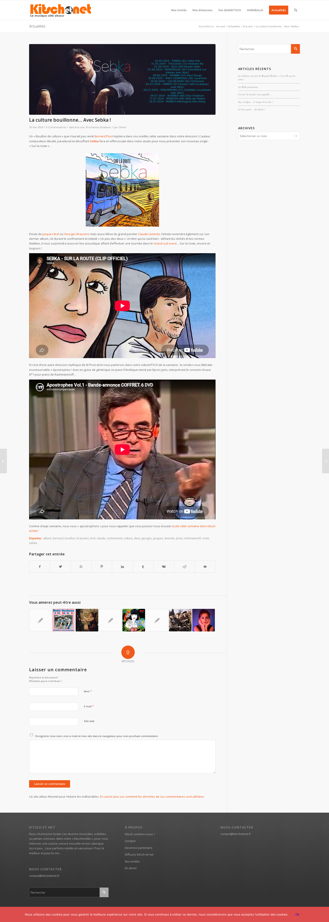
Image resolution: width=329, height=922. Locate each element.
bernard (58, 538)
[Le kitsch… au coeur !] (3, 461)
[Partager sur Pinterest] (102, 566)
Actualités (37, 26)
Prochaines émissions (98, 127)
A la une (80, 127)
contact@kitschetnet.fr (44, 876)
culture (128, 538)
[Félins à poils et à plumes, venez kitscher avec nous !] (180, 620)
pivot (179, 538)
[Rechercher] (295, 10)
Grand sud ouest (165, 243)
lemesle (169, 538)
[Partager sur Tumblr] (143, 566)
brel (92, 538)
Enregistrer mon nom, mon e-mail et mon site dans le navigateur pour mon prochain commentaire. (96, 736)
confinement (114, 538)
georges (146, 538)
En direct (131, 868)
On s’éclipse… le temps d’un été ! (255, 102)
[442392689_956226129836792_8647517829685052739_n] (122, 79)
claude (101, 538)
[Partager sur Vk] (164, 566)
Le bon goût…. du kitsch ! (251, 109)
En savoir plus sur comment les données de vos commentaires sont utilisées (152, 797)
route (205, 538)
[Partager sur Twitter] (60, 566)
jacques (158, 538)
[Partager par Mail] (205, 566)
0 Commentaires (56, 127)
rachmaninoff (192, 538)
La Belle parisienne (248, 87)
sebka (33, 543)
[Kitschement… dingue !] (325, 461)
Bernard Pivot (103, 136)
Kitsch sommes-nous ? (140, 834)
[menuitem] (179, 10)
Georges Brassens (77, 234)
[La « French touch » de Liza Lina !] (87, 620)
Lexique (130, 841)
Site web (89, 721)
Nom (88, 691)
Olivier (122, 127)
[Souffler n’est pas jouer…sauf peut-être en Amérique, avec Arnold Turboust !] (157, 620)
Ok (297, 914)
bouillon (70, 538)
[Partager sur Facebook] (39, 566)
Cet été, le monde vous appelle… (255, 94)
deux (137, 538)
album (47, 538)
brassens (83, 538)
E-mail (89, 706)
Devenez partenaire (138, 848)
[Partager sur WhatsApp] (81, 566)
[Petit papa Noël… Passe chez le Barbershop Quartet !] (40, 620)
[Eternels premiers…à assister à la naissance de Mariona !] (63, 620)
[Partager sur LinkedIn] (122, 566)
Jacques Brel (50, 234)
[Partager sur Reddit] (184, 566)
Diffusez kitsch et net (139, 854)
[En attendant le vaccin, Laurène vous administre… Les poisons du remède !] (203, 620)
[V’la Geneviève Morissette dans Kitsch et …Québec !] (110, 620)
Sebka (94, 141)
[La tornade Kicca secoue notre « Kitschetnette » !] (133, 620)
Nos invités (132, 861)
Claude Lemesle (149, 234)
